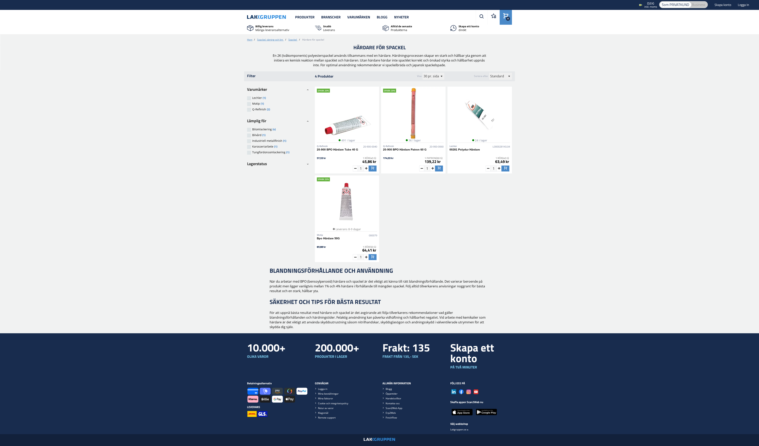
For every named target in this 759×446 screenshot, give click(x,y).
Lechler (259, 98)
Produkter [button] (304, 17)
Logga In (743, 4)
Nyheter (401, 17)
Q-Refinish (261, 109)
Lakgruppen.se (458, 429)
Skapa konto (723, 4)
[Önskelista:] (493, 17)
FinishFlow (391, 417)
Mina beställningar (328, 393)
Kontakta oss (393, 403)
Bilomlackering (264, 129)
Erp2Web (391, 413)
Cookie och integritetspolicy (333, 403)
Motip (258, 103)
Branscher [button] (331, 17)
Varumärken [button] (358, 17)
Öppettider (391, 393)
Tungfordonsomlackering (270, 152)
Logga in (322, 389)
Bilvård (258, 135)
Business (698, 4)
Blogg (382, 17)
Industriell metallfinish (269, 141)
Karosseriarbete (264, 146)
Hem (249, 39)
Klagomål (323, 413)
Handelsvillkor (393, 398)
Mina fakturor (325, 398)
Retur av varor (326, 408)
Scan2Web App (394, 408)
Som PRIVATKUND (675, 4)
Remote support (327, 417)
